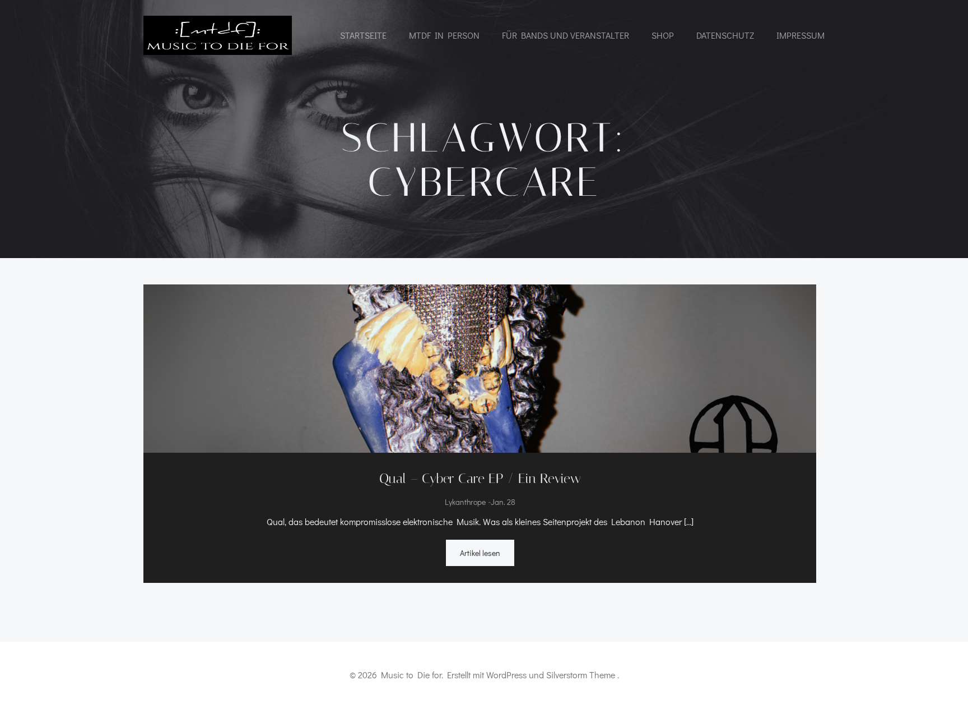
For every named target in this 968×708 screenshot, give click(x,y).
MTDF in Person (444, 35)
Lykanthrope (465, 502)
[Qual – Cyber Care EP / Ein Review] (479, 367)
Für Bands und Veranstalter (565, 35)
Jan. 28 (503, 502)
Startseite (363, 35)
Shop (662, 35)
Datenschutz (725, 35)
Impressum (800, 35)
